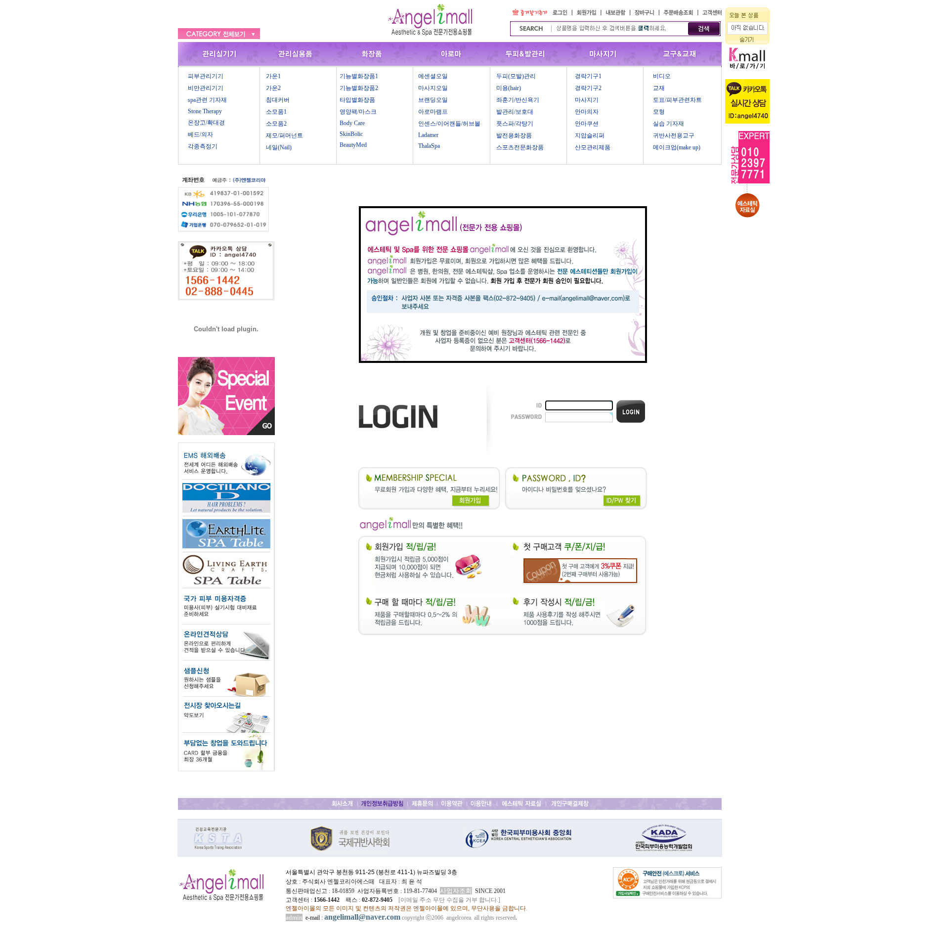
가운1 (273, 76)
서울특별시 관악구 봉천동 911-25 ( (332, 872)
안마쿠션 (587, 123)
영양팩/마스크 (358, 111)
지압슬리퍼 (589, 135)
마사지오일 (433, 88)
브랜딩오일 (433, 99)
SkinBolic (351, 134)
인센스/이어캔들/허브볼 (449, 123)
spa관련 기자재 (207, 99)
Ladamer (428, 135)
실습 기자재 (668, 123)
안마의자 (587, 111)
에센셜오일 (433, 76)
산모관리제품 (592, 147)
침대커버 (278, 99)
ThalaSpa (429, 145)
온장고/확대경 (206, 122)
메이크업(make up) (676, 147)
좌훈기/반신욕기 (517, 99)
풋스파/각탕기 (514, 123)
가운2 (273, 88)
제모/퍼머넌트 (284, 135)
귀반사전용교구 (673, 135)
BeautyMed (353, 144)
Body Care (352, 123)
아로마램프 (433, 111)
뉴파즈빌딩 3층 (436, 872)
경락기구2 (588, 88)
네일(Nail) (279, 147)
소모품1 (276, 111)
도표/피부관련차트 (677, 99)
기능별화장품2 (359, 88)
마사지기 (587, 99)
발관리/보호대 (514, 111)
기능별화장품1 (359, 76)
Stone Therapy (205, 111)
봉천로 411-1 (395, 872)
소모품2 (276, 123)
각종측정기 (202, 146)
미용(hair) (508, 88)
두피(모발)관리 (516, 76)
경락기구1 (588, 76)
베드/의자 (200, 134)
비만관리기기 (205, 88)
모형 (659, 111)
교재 (659, 88)
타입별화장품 (357, 99)
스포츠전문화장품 (520, 147)
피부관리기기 (205, 76)
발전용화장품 (514, 135)
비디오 (662, 76)
